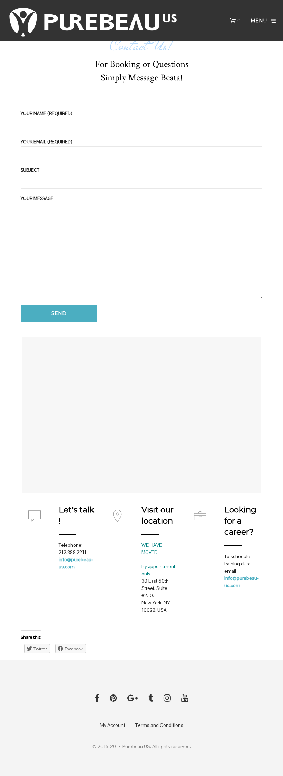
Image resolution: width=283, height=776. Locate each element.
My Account (112, 725)
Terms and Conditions (159, 725)
